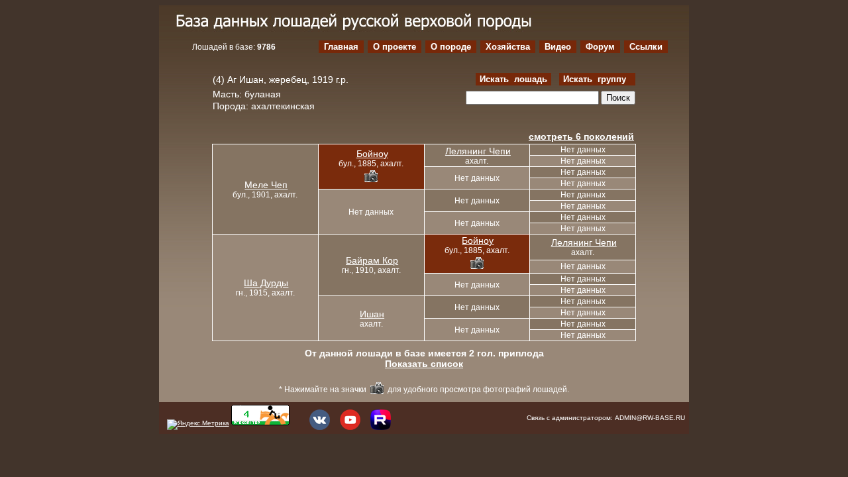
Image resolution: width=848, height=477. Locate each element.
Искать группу (597, 79)
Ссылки (645, 47)
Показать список (424, 363)
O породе (451, 47)
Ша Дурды (266, 283)
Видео (558, 47)
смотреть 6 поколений (581, 136)
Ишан (372, 314)
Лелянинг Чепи (478, 151)
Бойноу (372, 153)
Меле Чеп (266, 185)
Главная (341, 47)
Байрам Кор (372, 260)
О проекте (394, 47)
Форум (600, 47)
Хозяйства (508, 47)
